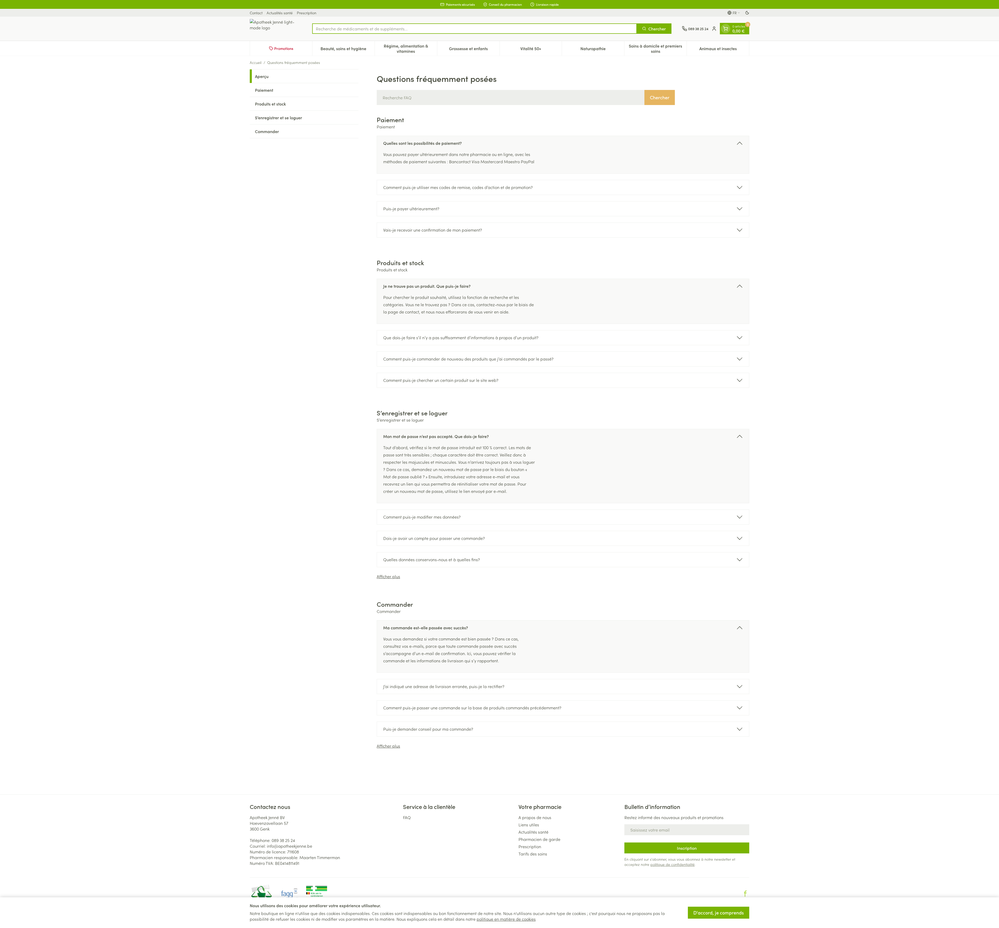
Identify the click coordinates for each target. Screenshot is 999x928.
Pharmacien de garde (539, 839)
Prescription (306, 12)
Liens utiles (528, 824)
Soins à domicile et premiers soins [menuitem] (658, 48)
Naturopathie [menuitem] (602, 49)
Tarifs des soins (532, 854)
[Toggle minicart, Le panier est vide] (725, 28)
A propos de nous (534, 817)
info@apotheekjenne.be (289, 846)
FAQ (407, 817)
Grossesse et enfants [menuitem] (474, 49)
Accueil (255, 62)
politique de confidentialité (672, 864)
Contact (256, 12)
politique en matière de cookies (506, 919)
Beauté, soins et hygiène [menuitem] (347, 49)
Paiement (264, 90)
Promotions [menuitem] (283, 48)
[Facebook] (745, 894)
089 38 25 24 (283, 840)
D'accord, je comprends (718, 912)
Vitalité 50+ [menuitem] (541, 49)
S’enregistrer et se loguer (278, 117)
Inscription (687, 848)
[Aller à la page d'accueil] (276, 28)
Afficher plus (388, 576)
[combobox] (474, 28)
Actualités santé (280, 12)
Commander (267, 131)
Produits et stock (270, 104)
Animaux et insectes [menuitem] (724, 49)
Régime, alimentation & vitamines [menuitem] (410, 48)
